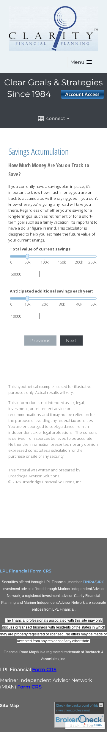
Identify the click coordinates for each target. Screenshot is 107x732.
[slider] (53, 256)
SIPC (99, 582)
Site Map (9, 705)
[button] (81, 62)
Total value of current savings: (41, 249)
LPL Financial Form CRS (25, 571)
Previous (40, 340)
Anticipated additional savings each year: (51, 291)
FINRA (89, 582)
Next (71, 340)
